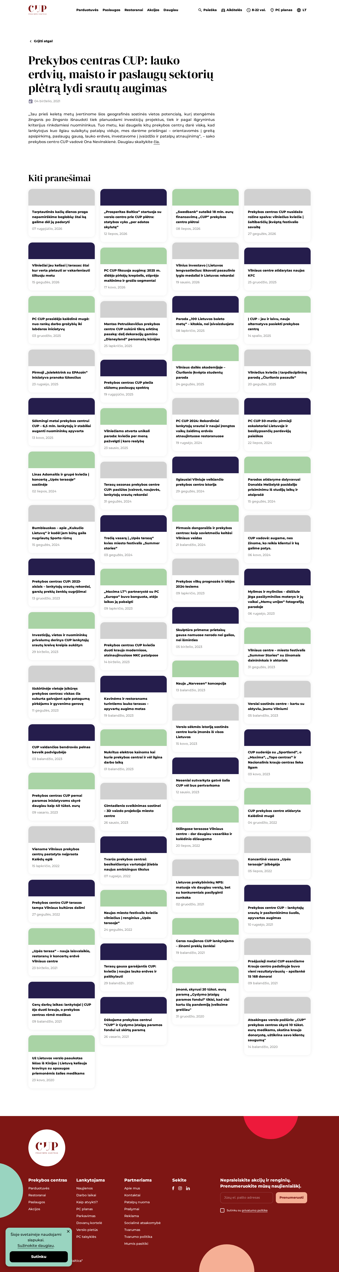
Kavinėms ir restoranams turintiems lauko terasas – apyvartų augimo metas (126, 704)
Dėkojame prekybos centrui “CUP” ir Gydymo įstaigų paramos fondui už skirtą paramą (133, 1025)
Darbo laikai (86, 1195)
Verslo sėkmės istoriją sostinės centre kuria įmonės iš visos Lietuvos (202, 732)
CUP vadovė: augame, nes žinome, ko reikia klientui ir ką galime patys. (273, 543)
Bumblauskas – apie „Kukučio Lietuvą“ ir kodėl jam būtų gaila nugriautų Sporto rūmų (59, 533)
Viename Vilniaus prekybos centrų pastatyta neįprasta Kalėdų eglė (55, 854)
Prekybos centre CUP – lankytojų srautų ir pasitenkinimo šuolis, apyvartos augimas (276, 913)
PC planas (84, 1209)
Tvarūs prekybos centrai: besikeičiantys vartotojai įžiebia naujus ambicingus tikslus (131, 864)
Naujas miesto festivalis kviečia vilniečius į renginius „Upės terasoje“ (131, 918)
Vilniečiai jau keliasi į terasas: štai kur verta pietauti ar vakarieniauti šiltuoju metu (61, 270)
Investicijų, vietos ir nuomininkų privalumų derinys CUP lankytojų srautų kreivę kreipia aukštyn (60, 640)
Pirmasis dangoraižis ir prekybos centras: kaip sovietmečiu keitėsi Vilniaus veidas (204, 533)
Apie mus (132, 1188)
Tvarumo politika (138, 1237)
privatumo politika (255, 1210)
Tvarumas (132, 1230)
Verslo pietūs (87, 1230)
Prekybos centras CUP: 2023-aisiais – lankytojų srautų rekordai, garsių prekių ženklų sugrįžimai (61, 586)
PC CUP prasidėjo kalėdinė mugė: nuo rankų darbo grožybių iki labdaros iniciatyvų (60, 324)
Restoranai (134, 10)
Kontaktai (132, 1195)
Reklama (131, 1216)
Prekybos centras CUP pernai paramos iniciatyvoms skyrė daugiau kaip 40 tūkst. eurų (57, 800)
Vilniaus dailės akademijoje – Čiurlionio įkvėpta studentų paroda (200, 372)
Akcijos (153, 10)
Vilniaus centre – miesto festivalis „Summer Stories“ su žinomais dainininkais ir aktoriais (276, 655)
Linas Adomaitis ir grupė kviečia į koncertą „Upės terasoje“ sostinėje (60, 479)
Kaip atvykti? (87, 1202)
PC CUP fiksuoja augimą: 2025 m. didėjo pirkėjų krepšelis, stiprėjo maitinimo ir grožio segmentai (132, 275)
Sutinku (38, 1256)
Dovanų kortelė (89, 1223)
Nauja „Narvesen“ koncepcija (201, 683)
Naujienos (84, 1188)
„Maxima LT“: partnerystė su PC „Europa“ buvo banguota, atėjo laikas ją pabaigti (131, 597)
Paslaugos (111, 10)
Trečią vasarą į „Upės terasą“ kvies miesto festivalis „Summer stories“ (132, 543)
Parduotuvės (87, 10)
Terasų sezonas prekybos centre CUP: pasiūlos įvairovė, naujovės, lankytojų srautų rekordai (132, 489)
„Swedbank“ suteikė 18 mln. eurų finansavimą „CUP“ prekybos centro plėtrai (204, 217)
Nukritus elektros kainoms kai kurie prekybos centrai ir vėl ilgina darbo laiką (133, 757)
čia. (157, 142)
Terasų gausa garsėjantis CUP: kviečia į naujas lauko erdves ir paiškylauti (130, 971)
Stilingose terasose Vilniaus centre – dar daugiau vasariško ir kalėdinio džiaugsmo (204, 834)
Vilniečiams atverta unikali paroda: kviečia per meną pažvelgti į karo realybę (127, 436)
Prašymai (131, 1209)
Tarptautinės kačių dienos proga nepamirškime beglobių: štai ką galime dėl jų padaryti (60, 217)
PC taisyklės (86, 1237)
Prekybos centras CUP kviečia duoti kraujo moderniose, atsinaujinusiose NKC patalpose (131, 650)
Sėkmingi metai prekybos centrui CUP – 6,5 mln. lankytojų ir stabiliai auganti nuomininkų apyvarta (61, 426)
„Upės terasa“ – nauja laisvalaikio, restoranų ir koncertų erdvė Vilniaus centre (61, 956)
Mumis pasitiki (136, 1244)
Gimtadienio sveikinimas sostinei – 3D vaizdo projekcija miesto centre (132, 811)
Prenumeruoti (291, 1197)
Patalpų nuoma (137, 1202)
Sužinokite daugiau (36, 1245)
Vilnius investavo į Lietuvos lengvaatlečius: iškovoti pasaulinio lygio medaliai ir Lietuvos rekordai (205, 270)
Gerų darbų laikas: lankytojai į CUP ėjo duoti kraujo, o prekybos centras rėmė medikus (61, 1010)
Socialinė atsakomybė (142, 1223)
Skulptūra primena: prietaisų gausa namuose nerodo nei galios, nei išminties (205, 635)
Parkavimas (85, 1216)
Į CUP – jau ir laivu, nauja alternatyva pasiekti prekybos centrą (273, 324)
